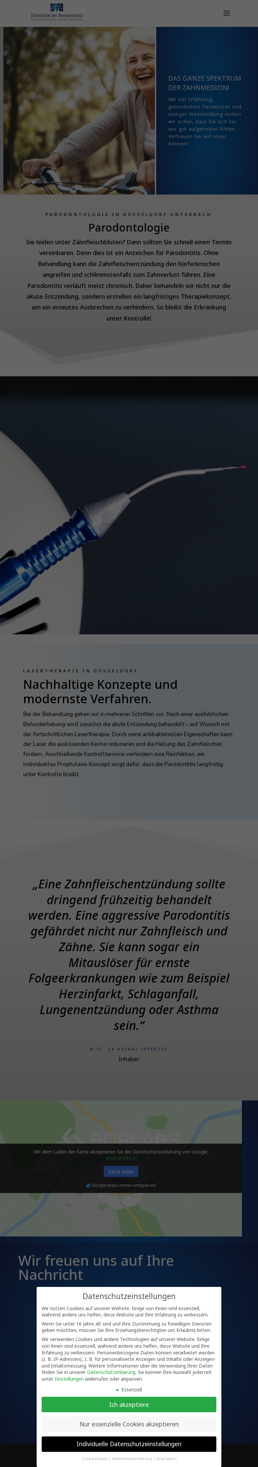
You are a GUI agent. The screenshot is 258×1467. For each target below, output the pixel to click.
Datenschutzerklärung (111, 1372)
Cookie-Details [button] (95, 1458)
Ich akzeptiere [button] (129, 1404)
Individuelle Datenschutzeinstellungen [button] (129, 1444)
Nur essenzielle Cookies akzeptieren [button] (129, 1424)
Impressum (167, 1458)
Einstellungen (69, 1379)
